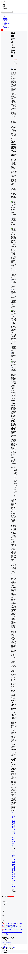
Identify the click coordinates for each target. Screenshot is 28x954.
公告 (4, 4)
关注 (9, 896)
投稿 (2, 30)
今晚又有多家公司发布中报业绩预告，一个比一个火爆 (13, 833)
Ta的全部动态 (5, 934)
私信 (12, 896)
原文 (4, 6)
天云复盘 (10, 944)
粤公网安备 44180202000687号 (8, 947)
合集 (4, 5)
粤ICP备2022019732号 (7, 946)
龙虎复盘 (5, 8)
